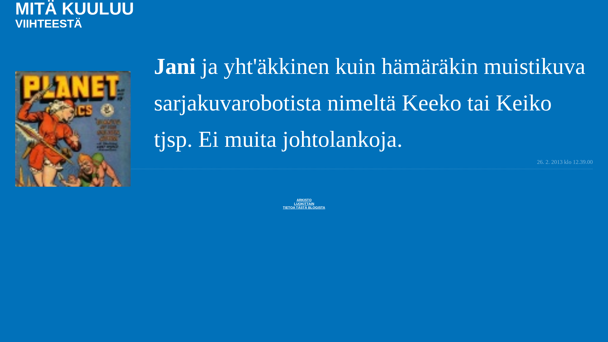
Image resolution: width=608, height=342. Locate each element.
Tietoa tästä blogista (304, 207)
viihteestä (48, 23)
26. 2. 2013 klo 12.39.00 (565, 162)
